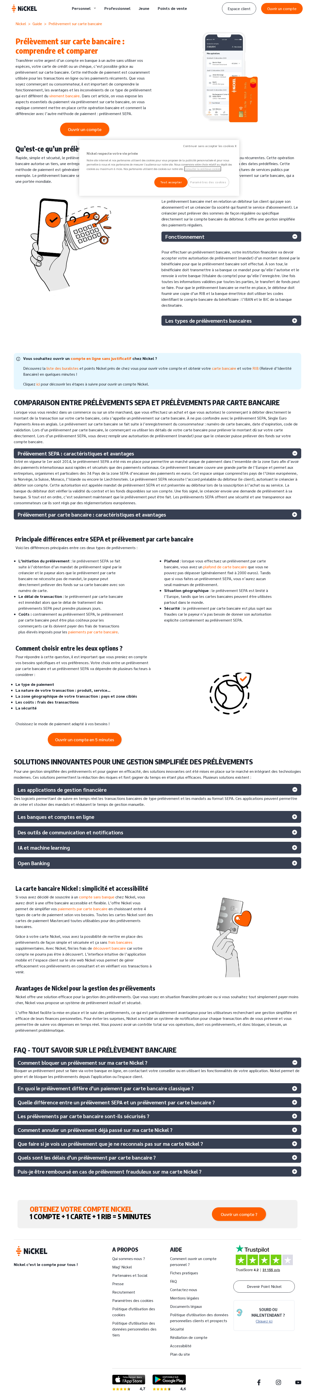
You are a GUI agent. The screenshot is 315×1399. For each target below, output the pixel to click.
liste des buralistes (63, 368)
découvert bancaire (109, 948)
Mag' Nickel (122, 1266)
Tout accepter (171, 182)
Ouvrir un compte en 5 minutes (84, 739)
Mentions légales (184, 1297)
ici (38, 384)
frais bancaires (120, 942)
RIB (255, 368)
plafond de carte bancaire (225, 566)
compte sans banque (96, 896)
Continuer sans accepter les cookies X (210, 146)
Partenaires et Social (129, 1275)
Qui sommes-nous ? (128, 1258)
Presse (118, 1283)
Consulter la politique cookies (202, 169)
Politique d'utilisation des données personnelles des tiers (134, 1328)
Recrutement (123, 1292)
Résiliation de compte (188, 1337)
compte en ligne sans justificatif (101, 358)
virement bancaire (64, 95)
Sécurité (177, 1329)
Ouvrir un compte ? (239, 1214)
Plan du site (180, 1354)
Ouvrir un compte (282, 8)
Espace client (239, 8)
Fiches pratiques (184, 1272)
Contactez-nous (183, 1289)
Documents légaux (186, 1306)
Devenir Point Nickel (264, 1286)
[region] (159, 168)
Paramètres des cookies (132, 1300)
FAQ (173, 1281)
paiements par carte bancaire (93, 631)
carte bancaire (224, 368)
